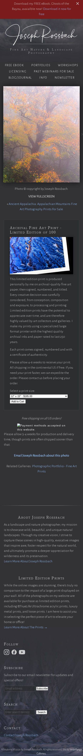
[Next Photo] (81, 135)
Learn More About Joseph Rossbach (28, 561)
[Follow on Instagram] (7, 652)
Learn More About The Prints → (25, 627)
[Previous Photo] (1, 135)
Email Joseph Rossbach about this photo (41, 455)
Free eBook (14, 65)
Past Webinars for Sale (54, 71)
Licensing (17, 71)
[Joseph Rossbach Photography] (41, 43)
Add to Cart (17, 401)
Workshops (68, 65)
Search (42, 712)
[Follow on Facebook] (14, 652)
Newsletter (65, 77)
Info (43, 77)
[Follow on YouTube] (22, 652)
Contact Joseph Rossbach (21, 735)
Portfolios (40, 65)
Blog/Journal (20, 77)
